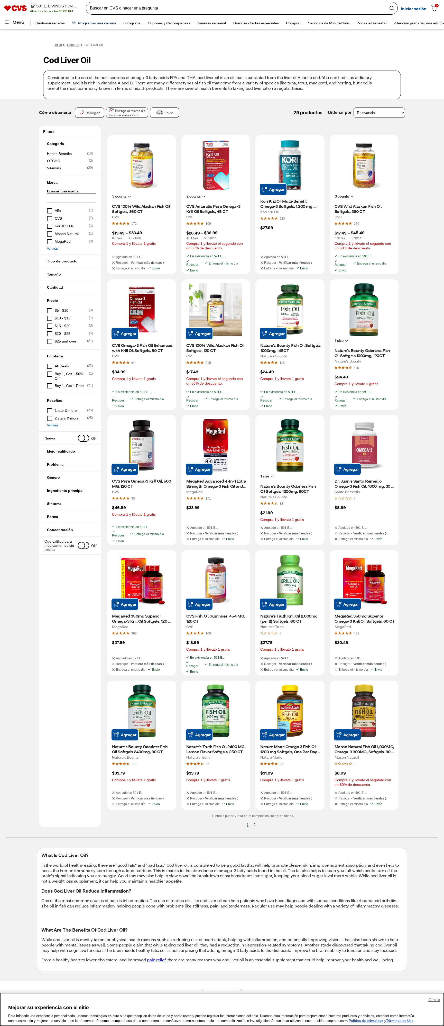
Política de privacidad (366, 1021)
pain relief (156, 959)
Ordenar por (339, 112)
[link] (134, 223)
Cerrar (434, 1000)
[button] (70, 143)
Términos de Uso (399, 1021)
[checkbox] (70, 153)
